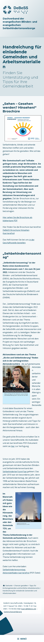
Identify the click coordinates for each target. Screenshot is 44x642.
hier (13, 446)
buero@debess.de (28, 609)
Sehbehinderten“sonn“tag (15, 471)
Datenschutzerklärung (13, 612)
